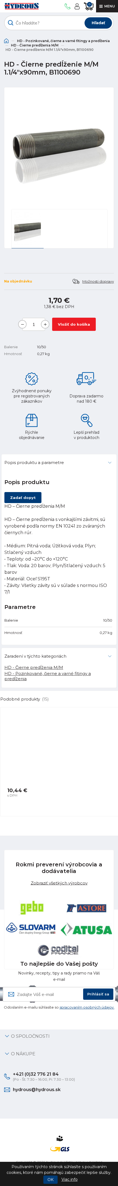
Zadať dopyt (23, 497)
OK (50, 1179)
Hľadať (98, 22)
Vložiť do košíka (74, 324)
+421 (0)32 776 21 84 (36, 1074)
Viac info (69, 1179)
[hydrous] (21, 6)
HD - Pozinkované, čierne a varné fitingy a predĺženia (63, 41)
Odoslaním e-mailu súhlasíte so (59, 1007)
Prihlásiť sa (98, 994)
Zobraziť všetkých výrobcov (59, 882)
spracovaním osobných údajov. (87, 1007)
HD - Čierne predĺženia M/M (34, 45)
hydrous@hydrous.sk (37, 1089)
